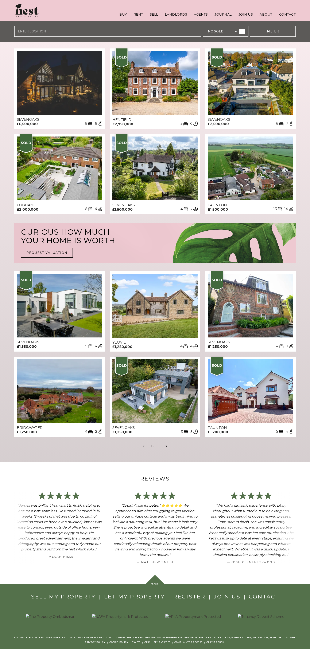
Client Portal (215, 642)
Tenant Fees (162, 642)
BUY (123, 14)
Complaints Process (188, 642)
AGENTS (201, 14)
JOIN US (246, 14)
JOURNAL (223, 14)
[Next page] (166, 446)
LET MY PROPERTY (134, 596)
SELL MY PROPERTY (63, 596)
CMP (147, 642)
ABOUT (266, 14)
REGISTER (189, 596)
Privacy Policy (95, 642)
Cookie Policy (118, 642)
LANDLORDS (176, 14)
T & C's (136, 642)
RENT (138, 14)
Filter (273, 31)
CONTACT (287, 14)
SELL (154, 14)
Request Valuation (46, 253)
